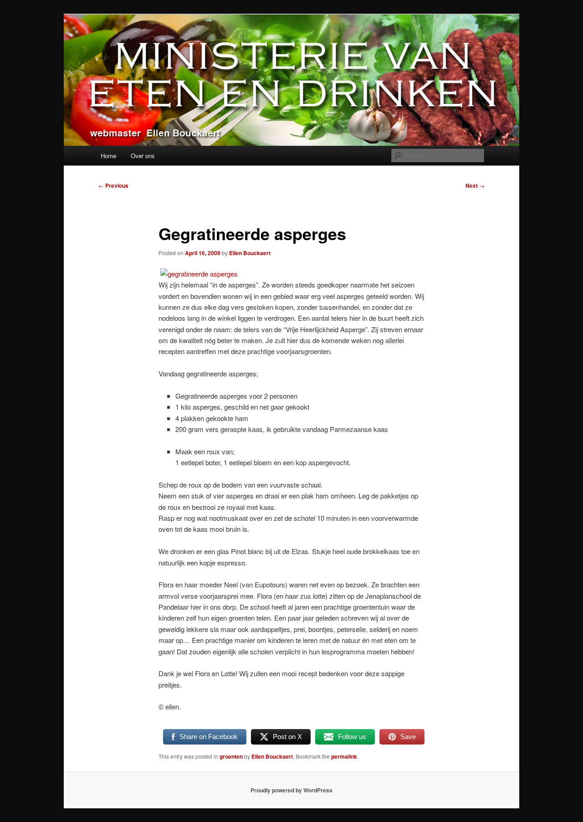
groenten (231, 756)
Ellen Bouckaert (250, 253)
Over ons (143, 155)
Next (475, 185)
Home (108, 155)
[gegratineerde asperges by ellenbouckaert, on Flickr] (199, 273)
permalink (344, 756)
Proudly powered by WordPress (291, 790)
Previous (113, 185)
